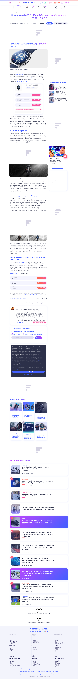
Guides (50, 2)
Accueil (11, 12)
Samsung (34, 651)
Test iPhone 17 (47, 668)
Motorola (11, 639)
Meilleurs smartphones (57, 177)
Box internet (55, 186)
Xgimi (33, 655)
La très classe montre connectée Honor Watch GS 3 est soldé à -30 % (28, 436)
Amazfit (11, 660)
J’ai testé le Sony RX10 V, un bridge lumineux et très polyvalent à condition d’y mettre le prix (38, 521)
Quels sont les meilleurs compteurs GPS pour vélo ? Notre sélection (37, 495)
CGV (63, 674)
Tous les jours (16, 334)
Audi (11, 647)
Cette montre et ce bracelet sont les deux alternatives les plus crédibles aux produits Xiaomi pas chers (41, 435)
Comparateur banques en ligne (28, 671)
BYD (10, 648)
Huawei (11, 638)
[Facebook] (35, 631)
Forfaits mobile (55, 178)
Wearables (36, 302)
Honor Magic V (19, 74)
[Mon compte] (19, 2)
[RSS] (38, 631)
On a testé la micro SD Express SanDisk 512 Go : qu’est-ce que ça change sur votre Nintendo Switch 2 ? (38, 547)
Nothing (57, 651)
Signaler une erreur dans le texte (18, 298)
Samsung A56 (55, 173)
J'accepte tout (29, 371)
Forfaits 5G (54, 175)
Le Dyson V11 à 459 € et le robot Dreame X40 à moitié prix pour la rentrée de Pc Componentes (38, 508)
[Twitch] (43, 631)
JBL (56, 650)
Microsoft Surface (59, 642)
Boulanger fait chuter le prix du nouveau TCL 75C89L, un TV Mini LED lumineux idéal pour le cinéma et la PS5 (38, 560)
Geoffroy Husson (20, 307)
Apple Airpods (58, 647)
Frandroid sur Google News (33, 294)
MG (10, 651)
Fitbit (11, 662)
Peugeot (11, 652)
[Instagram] (33, 631)
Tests (45, 2)
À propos (27, 674)
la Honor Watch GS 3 (26, 78)
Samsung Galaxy (13, 641)
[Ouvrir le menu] (10, 2)
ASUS (33, 635)
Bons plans (57, 2)
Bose (56, 648)
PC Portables (58, 634)
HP (56, 641)
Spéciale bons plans (37, 334)
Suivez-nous (49, 23)
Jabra (56, 649)
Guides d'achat (26, 492)
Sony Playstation (36, 642)
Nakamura (57, 664)
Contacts (33, 674)
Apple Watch (12, 661)
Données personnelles (54, 674)
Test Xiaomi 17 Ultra (57, 668)
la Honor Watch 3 (22, 262)
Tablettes (34, 658)
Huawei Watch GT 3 (21, 81)
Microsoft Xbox (35, 639)
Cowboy (57, 660)
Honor (20, 12)
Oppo (11, 640)
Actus (41, 2)
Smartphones (12, 634)
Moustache (57, 663)
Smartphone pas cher (57, 180)
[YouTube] (40, 631)
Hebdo (26, 334)
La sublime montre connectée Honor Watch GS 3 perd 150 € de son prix (41, 416)
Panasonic (34, 649)
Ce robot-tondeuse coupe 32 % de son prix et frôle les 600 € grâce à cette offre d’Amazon (37, 482)
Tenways (57, 665)
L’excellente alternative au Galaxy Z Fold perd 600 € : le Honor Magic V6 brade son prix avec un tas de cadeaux (60, 87)
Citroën (11, 649)
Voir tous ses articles (38, 322)
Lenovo (56, 639)
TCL (33, 654)
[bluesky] (20, 322)
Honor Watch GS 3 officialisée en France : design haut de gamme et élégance (28, 416)
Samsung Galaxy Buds (60, 652)
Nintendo (34, 640)
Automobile (12, 645)
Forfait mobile (65, 2)
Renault (11, 654)
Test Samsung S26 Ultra (51, 671)
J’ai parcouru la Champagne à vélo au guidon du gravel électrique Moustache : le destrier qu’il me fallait (37, 573)
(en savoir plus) (37, 360)
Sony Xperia (12, 642)
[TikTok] (45, 631)
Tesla (11, 655)
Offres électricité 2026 (57, 188)
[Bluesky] (48, 631)
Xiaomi (11, 643)
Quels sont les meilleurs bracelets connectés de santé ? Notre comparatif (61, 99)
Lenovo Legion (35, 638)
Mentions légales (18, 674)
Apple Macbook (58, 636)
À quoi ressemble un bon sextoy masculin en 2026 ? (15, 415)
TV (32, 645)
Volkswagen (12, 656)
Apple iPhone (12, 635)
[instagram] (14, 322)
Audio (56, 645)
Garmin (11, 663)
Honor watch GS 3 (47, 302)
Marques (16, 12)
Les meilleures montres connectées (25, 109)
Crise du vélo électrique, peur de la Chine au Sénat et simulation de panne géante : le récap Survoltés (38, 469)
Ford (11, 650)
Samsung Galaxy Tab (36, 664)
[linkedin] (17, 322)
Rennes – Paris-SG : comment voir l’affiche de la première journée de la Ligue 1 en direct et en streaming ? (38, 599)
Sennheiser (57, 654)
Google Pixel (12, 636)
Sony (33, 652)
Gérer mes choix (28, 374)
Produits (28, 302)
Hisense (34, 647)
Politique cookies (18, 369)
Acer (56, 635)
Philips (33, 650)
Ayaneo (34, 636)
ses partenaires (21, 364)
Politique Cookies (42, 674)
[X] (30, 631)
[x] (12, 322)
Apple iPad (34, 660)
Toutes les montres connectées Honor (25, 112)
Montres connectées (17, 302)
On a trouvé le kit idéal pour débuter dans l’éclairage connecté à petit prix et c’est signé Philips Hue (37, 534)
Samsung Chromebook (60, 643)
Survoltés (24, 465)
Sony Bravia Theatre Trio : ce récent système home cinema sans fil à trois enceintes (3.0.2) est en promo (37, 586)
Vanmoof (57, 666)
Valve (33, 643)
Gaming (33, 634)
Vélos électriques (59, 658)
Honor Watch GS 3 (15, 273)
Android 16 (66, 668)
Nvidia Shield (35, 641)
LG (33, 648)
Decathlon (57, 661)
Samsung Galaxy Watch (15, 665)
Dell (56, 638)
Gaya (56, 662)
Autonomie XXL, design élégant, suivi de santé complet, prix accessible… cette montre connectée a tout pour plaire (16, 435)
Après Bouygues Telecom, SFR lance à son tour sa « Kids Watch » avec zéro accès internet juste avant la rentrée (60, 94)
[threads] (22, 322)
